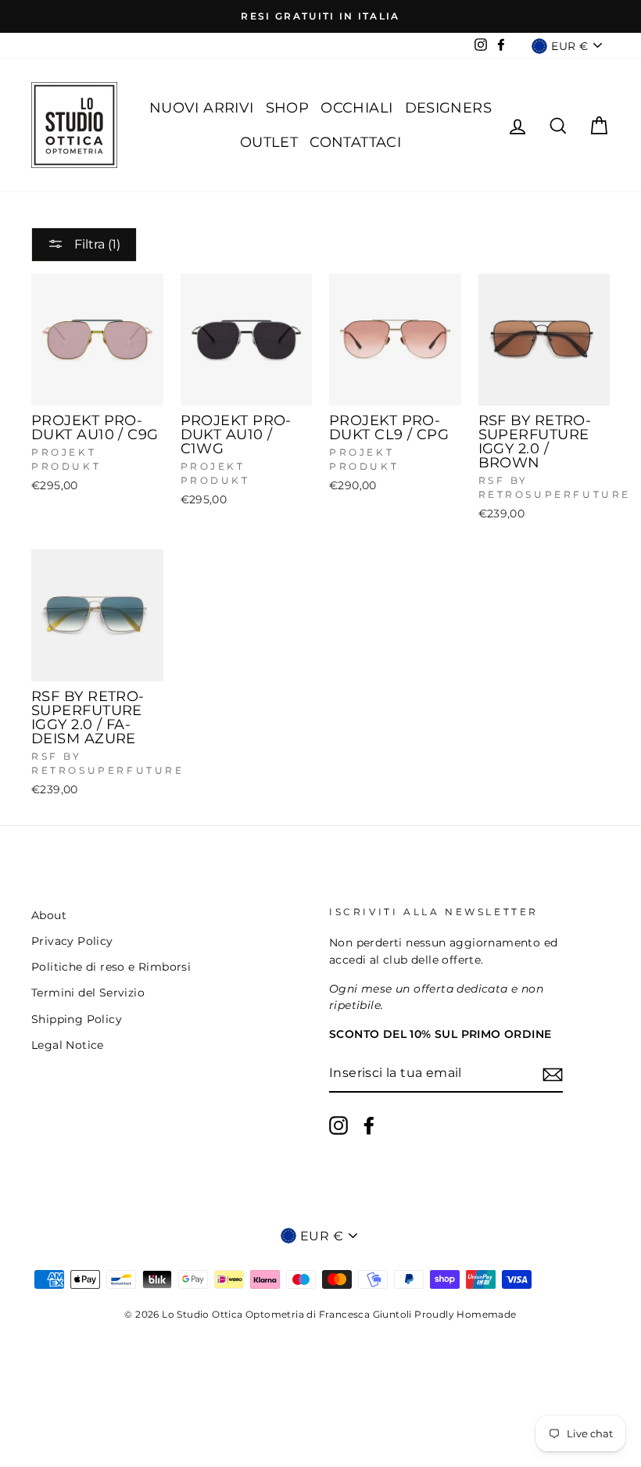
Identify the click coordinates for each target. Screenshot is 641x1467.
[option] (320, 16)
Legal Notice (67, 1045)
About (48, 915)
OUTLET (269, 142)
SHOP (288, 107)
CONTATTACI (355, 142)
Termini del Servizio (88, 992)
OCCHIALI (356, 107)
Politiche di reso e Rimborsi (111, 967)
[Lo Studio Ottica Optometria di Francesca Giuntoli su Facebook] (369, 1125)
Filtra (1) (95, 244)
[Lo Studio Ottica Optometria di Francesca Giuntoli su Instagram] (338, 1125)
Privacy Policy (72, 941)
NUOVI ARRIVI (201, 107)
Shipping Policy (76, 1019)
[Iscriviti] (553, 1074)
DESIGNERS (448, 107)
